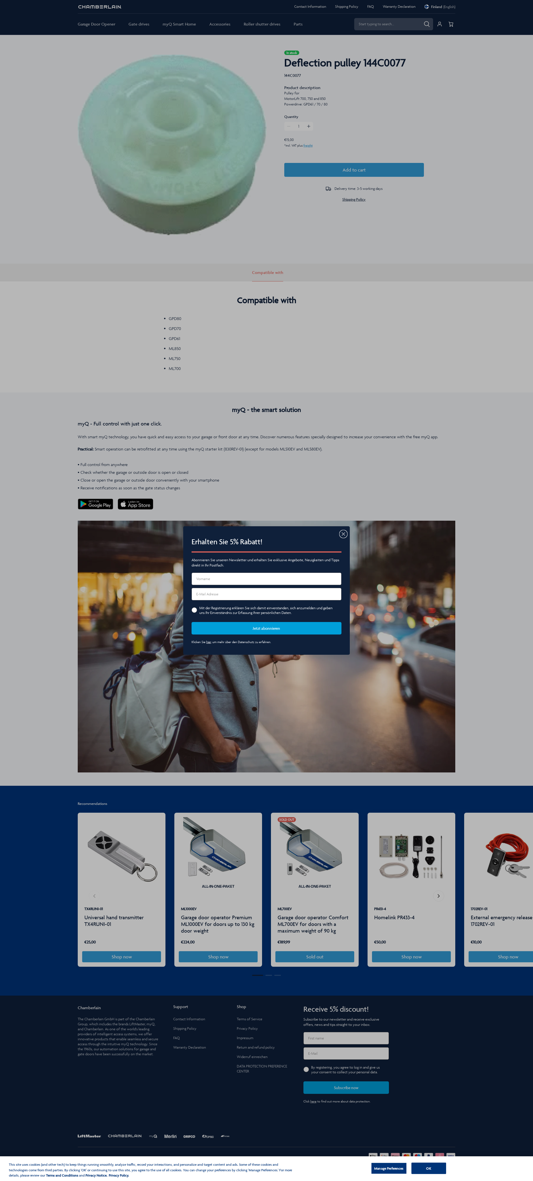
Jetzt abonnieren (266, 628)
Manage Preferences (388, 1168)
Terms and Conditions (62, 1175)
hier (208, 642)
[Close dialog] (343, 534)
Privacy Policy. (119, 1175)
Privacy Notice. (96, 1175)
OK (428, 1168)
